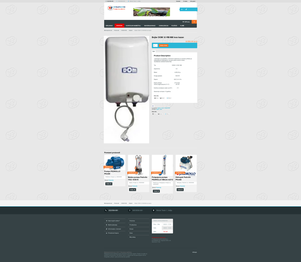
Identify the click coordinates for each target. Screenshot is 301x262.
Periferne (108, 177)
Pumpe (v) (113, 177)
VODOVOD (124, 30)
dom (161, 109)
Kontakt (178, 1)
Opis (153, 51)
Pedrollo (111, 180)
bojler (157, 109)
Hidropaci (179, 182)
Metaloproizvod (108, 30)
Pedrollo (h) (185, 182)
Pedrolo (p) (156, 182)
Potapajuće (162, 182)
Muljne (130, 182)
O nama (185, 1)
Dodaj (108, 183)
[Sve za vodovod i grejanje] (114, 8)
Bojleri (130, 30)
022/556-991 (110, 1)
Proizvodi (116, 30)
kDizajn (194, 252)
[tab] (154, 51)
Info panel (192, 1)
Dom (162, 108)
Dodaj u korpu (163, 45)
